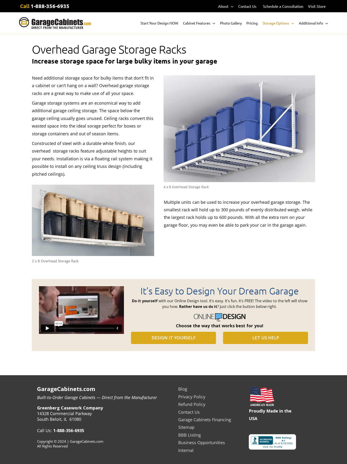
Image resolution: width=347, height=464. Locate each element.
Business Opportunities (201, 442)
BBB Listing (189, 435)
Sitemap (186, 427)
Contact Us (189, 412)
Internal (186, 450)
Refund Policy (191, 404)
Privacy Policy (191, 397)
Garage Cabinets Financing (204, 419)
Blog (182, 389)
